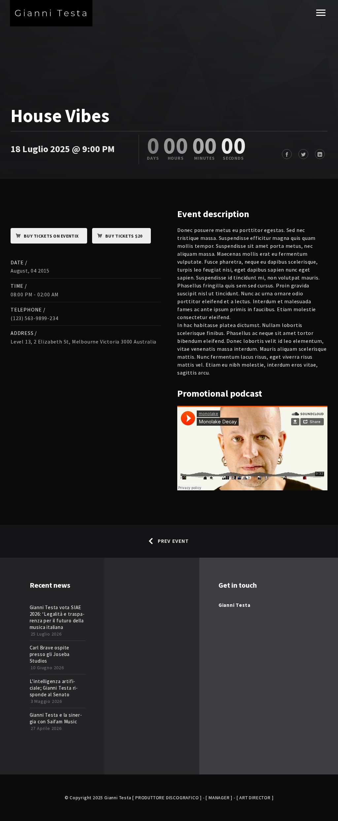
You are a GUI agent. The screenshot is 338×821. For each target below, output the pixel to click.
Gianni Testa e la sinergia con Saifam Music (56, 718)
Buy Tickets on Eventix (51, 236)
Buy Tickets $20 (123, 236)
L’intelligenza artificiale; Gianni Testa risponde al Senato (54, 688)
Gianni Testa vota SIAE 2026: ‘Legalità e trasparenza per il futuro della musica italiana (57, 617)
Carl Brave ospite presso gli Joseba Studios (50, 654)
